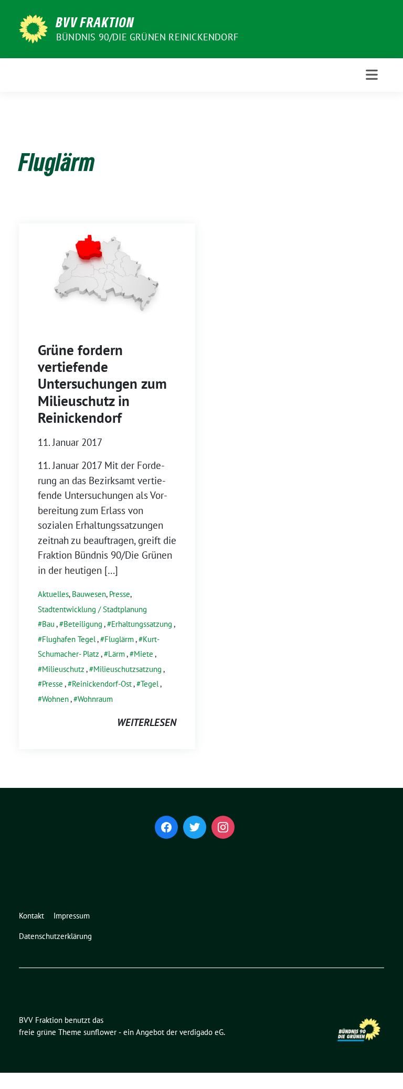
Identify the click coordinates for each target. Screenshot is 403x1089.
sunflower (99, 1032)
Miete (143, 654)
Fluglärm (119, 639)
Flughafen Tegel (69, 639)
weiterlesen (146, 722)
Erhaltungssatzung (141, 624)
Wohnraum (95, 699)
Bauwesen (89, 594)
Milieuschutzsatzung (127, 669)
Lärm (116, 654)
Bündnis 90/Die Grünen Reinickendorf (147, 37)
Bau (48, 624)
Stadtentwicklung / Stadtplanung (92, 609)
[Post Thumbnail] (107, 271)
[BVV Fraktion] (33, 28)
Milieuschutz (63, 669)
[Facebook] (166, 827)
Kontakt (31, 916)
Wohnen (55, 699)
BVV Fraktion (95, 22)
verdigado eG (201, 1032)
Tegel (149, 684)
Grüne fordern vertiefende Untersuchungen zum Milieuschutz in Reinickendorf (102, 384)
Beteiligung (82, 624)
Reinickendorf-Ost (102, 684)
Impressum (72, 916)
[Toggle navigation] (371, 75)
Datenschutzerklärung (55, 936)
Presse (119, 594)
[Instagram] (223, 827)
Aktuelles (53, 594)
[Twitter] (195, 827)
